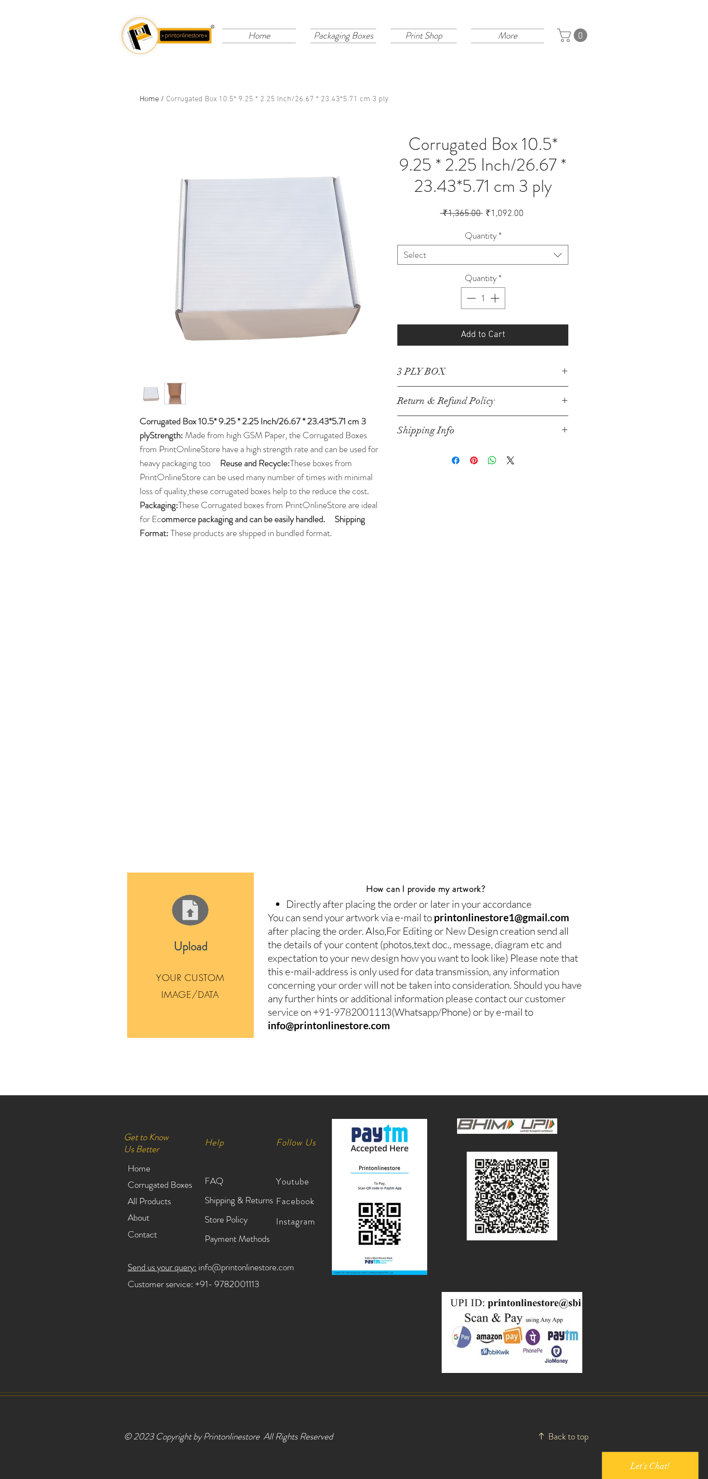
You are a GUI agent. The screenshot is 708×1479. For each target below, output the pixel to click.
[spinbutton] (483, 298)
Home (149, 99)
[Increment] (496, 298)
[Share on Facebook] (455, 460)
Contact (142, 1234)
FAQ (214, 1180)
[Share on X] (510, 460)
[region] (190, 955)
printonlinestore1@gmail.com (501, 917)
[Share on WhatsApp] (492, 460)
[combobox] (482, 255)
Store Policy (226, 1219)
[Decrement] (470, 298)
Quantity (483, 235)
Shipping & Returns (240, 1200)
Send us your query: (162, 1267)
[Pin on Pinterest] (474, 460)
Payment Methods (238, 1238)
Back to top (568, 1436)
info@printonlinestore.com (329, 1025)
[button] (343, 35)
